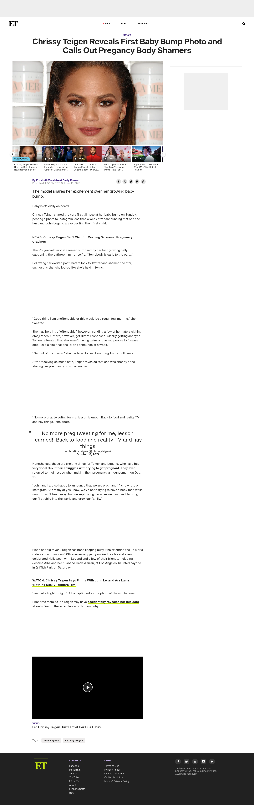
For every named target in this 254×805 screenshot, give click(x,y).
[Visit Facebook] (178, 762)
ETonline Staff (77, 789)
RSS (71, 793)
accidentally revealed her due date (113, 602)
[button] (88, 687)
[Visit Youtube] (203, 761)
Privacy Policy (112, 770)
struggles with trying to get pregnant (91, 468)
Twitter (73, 773)
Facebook (74, 766)
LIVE (107, 23)
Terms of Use (111, 766)
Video (123, 23)
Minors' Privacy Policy (116, 781)
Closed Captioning (114, 773)
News (127, 35)
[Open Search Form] (243, 24)
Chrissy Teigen (74, 740)
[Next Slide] (163, 154)
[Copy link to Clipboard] (143, 182)
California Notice (113, 777)
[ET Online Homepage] (13, 23)
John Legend (51, 740)
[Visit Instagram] (195, 762)
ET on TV (74, 781)
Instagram (75, 770)
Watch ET (143, 23)
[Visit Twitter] (186, 762)
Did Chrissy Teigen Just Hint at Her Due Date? (66, 727)
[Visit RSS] (212, 762)
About (72, 785)
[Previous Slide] (12, 154)
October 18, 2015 (88, 454)
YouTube (74, 777)
